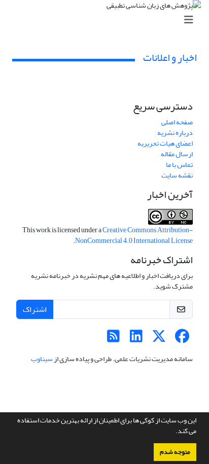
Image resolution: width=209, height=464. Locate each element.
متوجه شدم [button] (175, 452)
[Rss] (113, 339)
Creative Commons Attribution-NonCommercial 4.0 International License (134, 235)
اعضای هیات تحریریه (165, 143)
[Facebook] (182, 339)
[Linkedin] (136, 339)
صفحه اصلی (177, 122)
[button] (173, 432)
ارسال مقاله (177, 154)
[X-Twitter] (159, 339)
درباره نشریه (175, 132)
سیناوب (42, 359)
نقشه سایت (177, 175)
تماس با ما (179, 164)
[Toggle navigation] (107, 20)
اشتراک (35, 309)
